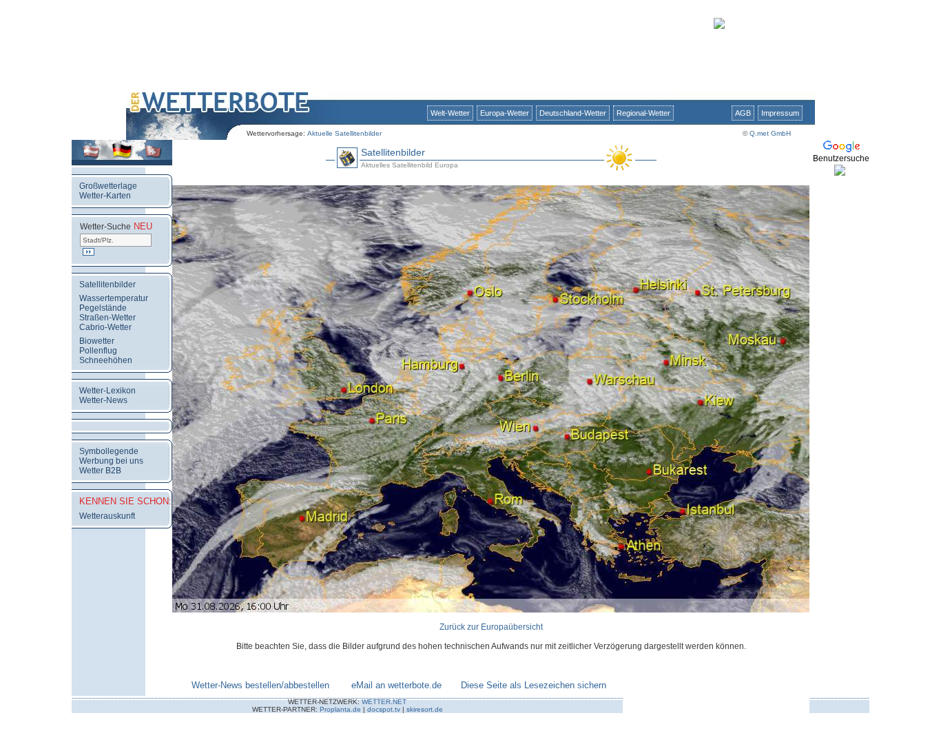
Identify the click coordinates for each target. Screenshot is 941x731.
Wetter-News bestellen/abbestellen (260, 685)
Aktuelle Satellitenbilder (344, 133)
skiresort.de (424, 709)
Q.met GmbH (770, 133)
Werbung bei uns (111, 461)
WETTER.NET (384, 702)
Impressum (780, 113)
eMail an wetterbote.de (396, 685)
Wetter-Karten (105, 195)
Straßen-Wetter (107, 317)
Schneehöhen (105, 360)
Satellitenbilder (107, 284)
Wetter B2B (100, 470)
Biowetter (96, 341)
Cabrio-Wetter (105, 327)
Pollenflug (98, 351)
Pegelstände (103, 308)
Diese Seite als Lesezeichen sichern (533, 685)
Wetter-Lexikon (107, 390)
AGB (743, 113)
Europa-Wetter (504, 113)
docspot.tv (383, 709)
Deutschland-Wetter (572, 113)
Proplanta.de (340, 709)
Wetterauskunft (107, 516)
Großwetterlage (108, 186)
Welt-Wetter (450, 113)
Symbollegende (108, 451)
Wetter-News (103, 400)
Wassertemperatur (113, 298)
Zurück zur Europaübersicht (491, 627)
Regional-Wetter (643, 113)
